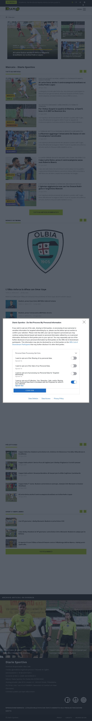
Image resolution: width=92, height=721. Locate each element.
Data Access (46, 398)
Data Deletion (33, 398)
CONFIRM (30, 390)
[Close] (85, 323)
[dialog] (46, 360)
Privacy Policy (59, 398)
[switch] (74, 358)
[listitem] (46, 353)
